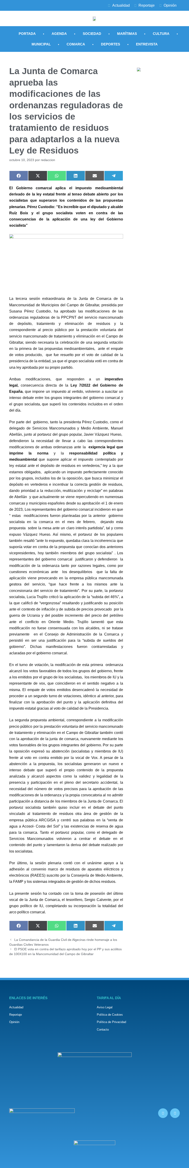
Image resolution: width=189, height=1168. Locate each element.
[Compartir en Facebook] (18, 176)
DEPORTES (110, 44)
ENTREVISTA (147, 44)
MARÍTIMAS (127, 34)
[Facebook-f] (163, 1113)
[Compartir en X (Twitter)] (37, 176)
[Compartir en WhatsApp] (56, 176)
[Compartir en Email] (94, 176)
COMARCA (76, 44)
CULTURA (161, 34)
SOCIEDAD (92, 34)
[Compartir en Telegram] (113, 176)
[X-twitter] (175, 1113)
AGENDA (59, 34)
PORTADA (27, 34)
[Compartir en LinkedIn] (75, 176)
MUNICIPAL (41, 44)
